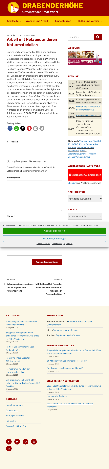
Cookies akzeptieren (54, 231)
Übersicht (72, 183)
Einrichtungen (63, 21)
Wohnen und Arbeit (37, 21)
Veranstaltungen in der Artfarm (82, 154)
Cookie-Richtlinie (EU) (16, 426)
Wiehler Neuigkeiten (60, 345)
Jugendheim (73, 150)
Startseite (13, 21)
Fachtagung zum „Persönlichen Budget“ (65, 368)
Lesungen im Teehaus (57, 396)
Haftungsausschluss (15, 415)
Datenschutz (57, 244)
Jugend (15, 142)
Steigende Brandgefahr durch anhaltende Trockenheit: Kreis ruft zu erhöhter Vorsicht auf (22, 335)
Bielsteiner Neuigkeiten (63, 381)
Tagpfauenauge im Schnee (65, 330)
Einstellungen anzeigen (54, 238)
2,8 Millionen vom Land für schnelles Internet (67, 361)
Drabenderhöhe (52, 5)
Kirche (82, 144)
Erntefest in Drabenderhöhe (88, 115)
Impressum (68, 244)
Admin (31, 35)
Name (11, 216)
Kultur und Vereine (88, 21)
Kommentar (14, 177)
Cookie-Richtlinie (43, 244)
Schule (89, 144)
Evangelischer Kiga (85, 147)
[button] (10, 128)
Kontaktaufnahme (14, 405)
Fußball (83, 150)
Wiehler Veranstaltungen (79, 157)
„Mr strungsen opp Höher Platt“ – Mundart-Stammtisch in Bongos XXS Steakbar (23, 383)
